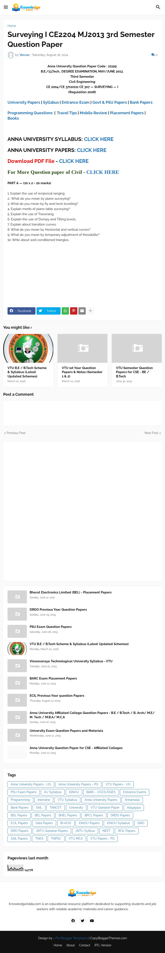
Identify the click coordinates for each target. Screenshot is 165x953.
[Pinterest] (73, 311)
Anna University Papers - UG (31, 784)
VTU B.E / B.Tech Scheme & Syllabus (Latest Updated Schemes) (27, 372)
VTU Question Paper (105, 807)
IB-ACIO (65, 823)
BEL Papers (43, 815)
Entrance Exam (76, 102)
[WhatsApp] (65, 311)
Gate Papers (44, 823)
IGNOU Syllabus (118, 823)
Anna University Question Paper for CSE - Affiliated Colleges (76, 748)
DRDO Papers (120, 815)
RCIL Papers (126, 831)
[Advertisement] (40, 510)
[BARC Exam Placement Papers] (17, 683)
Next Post (151, 433)
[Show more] (90, 311)
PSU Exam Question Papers (51, 627)
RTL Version (103, 945)
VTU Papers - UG (118, 784)
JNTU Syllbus (85, 831)
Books (13, 118)
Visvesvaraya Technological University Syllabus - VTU (71, 661)
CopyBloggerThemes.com (108, 938)
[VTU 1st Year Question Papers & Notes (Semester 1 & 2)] (83, 348)
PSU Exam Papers (24, 792)
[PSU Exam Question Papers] (17, 631)
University (76, 807)
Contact (84, 945)
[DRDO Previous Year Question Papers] (17, 614)
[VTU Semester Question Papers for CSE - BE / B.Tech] (137, 348)
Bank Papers (141, 102)
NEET (106, 831)
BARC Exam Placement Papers (53, 678)
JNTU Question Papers (52, 831)
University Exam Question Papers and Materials (66, 731)
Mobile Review (93, 113)
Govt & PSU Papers (109, 102)
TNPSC (56, 838)
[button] (6, 7)
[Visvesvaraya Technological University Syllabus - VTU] (17, 665)
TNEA (39, 838)
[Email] (82, 311)
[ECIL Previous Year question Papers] (17, 700)
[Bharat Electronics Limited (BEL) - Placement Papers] (17, 596)
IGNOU (74, 792)
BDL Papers (19, 815)
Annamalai (132, 800)
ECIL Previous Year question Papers (57, 696)
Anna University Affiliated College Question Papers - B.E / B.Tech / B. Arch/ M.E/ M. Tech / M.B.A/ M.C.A (92, 715)
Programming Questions (30, 113)
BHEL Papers (68, 815)
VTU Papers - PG (102, 838)
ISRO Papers (19, 831)
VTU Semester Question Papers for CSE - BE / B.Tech (134, 372)
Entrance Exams (134, 792)
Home (12, 25)
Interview (44, 800)
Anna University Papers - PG (78, 784)
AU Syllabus (52, 792)
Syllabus (51, 102)
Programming (20, 800)
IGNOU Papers (89, 823)
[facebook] (73, 920)
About (70, 945)
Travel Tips (67, 113)
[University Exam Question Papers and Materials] (17, 735)
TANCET (56, 807)
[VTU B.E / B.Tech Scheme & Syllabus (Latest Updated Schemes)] (28, 348)
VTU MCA (76, 838)
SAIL (39, 807)
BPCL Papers (94, 815)
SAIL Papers (19, 838)
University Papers (24, 102)
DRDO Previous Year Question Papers (58, 610)
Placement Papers (127, 113)
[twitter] (82, 920)
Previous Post (16, 433)
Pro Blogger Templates (71, 938)
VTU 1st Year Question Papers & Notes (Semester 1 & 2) (82, 372)
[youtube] (92, 920)
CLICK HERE (98, 139)
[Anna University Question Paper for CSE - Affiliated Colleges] (17, 752)
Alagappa (134, 807)
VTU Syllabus (67, 800)
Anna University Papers (101, 800)
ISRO (141, 823)
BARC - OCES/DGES (101, 792)
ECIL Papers (19, 823)
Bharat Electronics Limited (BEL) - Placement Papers (71, 592)
